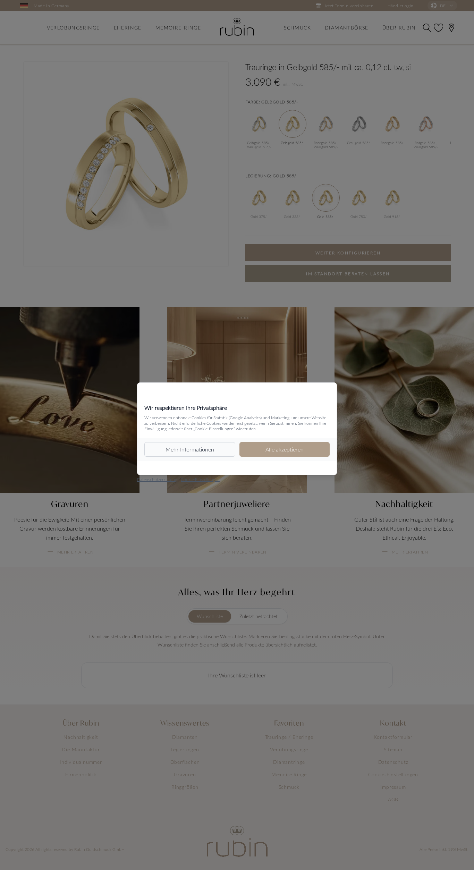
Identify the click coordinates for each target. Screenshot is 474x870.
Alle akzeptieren (284, 449)
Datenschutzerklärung (157, 479)
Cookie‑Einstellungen (200, 479)
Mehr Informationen (190, 449)
